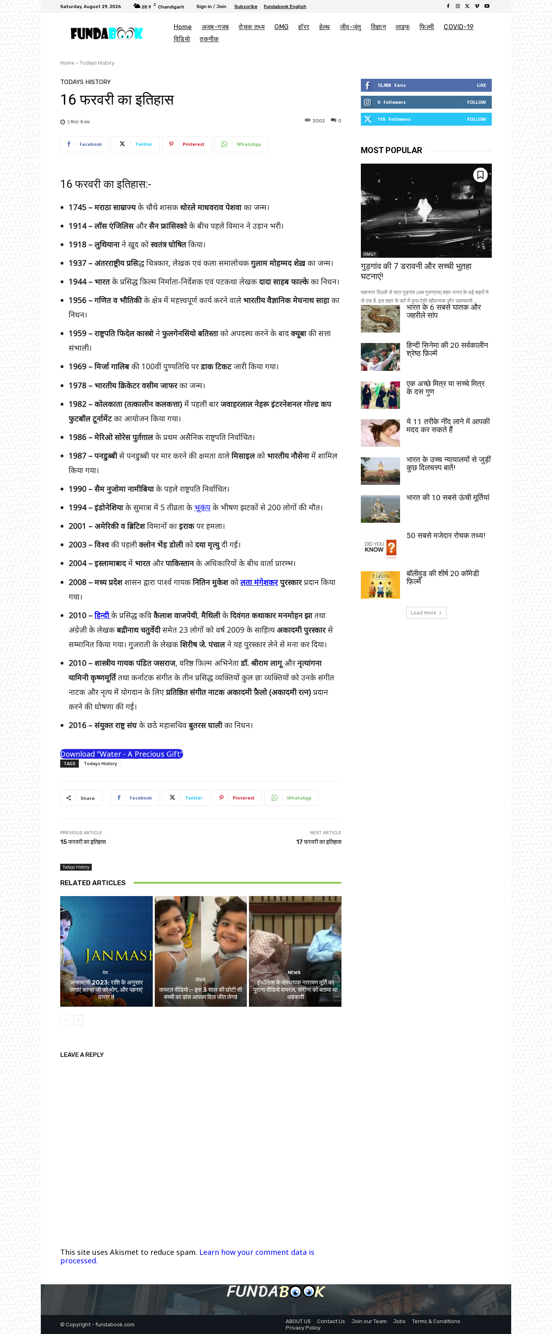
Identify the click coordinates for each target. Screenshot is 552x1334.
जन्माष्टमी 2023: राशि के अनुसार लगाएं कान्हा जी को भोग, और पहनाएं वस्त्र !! (106, 990)
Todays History (97, 62)
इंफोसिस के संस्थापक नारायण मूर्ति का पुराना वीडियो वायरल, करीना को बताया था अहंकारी (295, 990)
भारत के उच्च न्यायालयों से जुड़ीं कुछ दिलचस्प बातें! (449, 463)
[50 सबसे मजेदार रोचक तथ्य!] (380, 547)
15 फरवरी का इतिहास (83, 842)
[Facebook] (448, 6)
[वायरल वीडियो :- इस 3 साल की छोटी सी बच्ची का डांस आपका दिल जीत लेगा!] (201, 951)
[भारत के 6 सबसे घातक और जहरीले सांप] (380, 318)
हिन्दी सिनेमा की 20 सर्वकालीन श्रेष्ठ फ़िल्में (447, 349)
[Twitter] (467, 6)
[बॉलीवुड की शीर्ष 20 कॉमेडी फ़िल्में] (380, 585)
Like (481, 85)
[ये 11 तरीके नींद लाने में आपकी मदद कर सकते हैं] (380, 433)
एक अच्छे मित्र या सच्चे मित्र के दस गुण (446, 387)
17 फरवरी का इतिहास (318, 842)
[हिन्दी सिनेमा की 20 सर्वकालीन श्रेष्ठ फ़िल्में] (380, 356)
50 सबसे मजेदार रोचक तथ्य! (446, 535)
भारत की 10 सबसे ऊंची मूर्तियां (448, 497)
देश (105, 972)
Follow (476, 102)
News (294, 972)
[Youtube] (487, 6)
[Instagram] (458, 6)
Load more (423, 612)
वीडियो (199, 980)
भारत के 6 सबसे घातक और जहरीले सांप (444, 311)
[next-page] (78, 1020)
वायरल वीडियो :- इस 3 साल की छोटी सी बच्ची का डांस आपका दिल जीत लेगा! (200, 993)
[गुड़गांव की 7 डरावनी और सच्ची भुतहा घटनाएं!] (426, 211)
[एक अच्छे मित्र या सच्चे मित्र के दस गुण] (380, 395)
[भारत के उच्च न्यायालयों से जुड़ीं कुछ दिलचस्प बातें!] (380, 471)
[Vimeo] (477, 6)
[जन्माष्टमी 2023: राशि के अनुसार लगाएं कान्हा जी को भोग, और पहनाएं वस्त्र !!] (106, 951)
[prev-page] (65, 1020)
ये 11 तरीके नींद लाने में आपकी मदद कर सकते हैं (448, 425)
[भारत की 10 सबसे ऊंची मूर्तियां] (380, 509)
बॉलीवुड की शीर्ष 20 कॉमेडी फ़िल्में (443, 577)
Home (67, 62)
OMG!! (369, 254)
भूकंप (202, 507)
